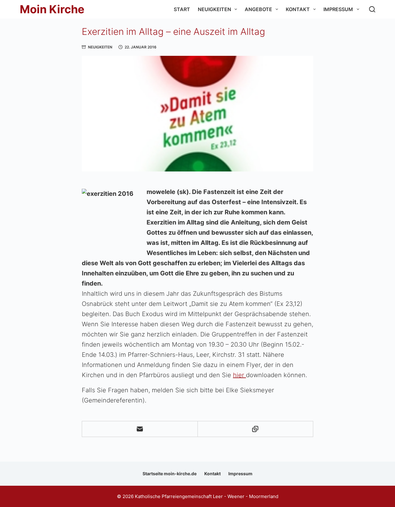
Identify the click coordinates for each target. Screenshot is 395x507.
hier (239, 375)
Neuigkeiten (214, 9)
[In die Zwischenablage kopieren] (256, 429)
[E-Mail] (140, 429)
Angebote (258, 9)
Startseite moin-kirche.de (170, 473)
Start (182, 9)
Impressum (338, 9)
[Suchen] (372, 9)
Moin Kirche (52, 9)
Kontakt (298, 9)
